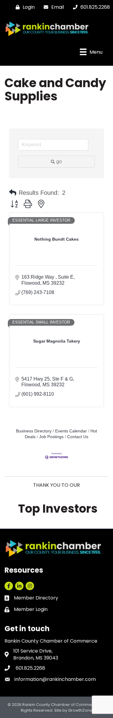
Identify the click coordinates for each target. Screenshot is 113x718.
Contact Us (77, 437)
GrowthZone (80, 710)
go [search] (59, 161)
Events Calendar (71, 431)
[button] (12, 192)
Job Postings (51, 437)
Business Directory (34, 431)
